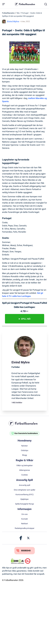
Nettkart (24, 523)
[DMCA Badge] (17, 561)
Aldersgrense (24, 470)
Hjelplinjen (24, 499)
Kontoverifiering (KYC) (25, 494)
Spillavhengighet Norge (24, 504)
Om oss (24, 514)
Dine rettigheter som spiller (24, 490)
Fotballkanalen (8, 13)
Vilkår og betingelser (24, 465)
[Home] (25, 423)
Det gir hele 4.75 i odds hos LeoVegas (22, 295)
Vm (18, 13)
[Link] (21, 538)
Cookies (24, 475)
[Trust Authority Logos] (31, 561)
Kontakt (24, 519)
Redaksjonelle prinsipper (24, 528)
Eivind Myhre (13, 21)
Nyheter (24, 446)
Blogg (24, 455)
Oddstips (24, 450)
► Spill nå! (24, 318)
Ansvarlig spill (24, 485)
